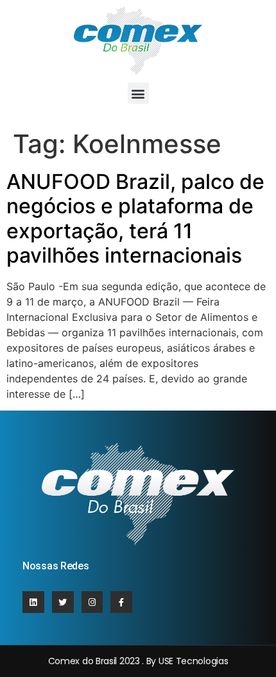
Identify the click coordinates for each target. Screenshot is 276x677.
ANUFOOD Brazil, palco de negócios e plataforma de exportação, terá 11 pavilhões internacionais (135, 218)
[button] (138, 93)
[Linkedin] (33, 602)
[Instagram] (92, 602)
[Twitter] (63, 602)
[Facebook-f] (121, 602)
